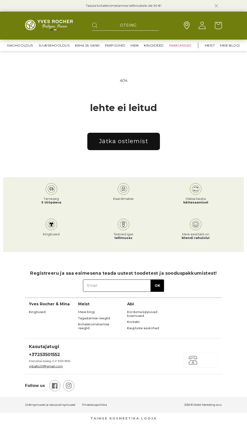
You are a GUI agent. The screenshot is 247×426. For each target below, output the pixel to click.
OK (157, 285)
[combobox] (125, 26)
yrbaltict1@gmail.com (46, 366)
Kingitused (37, 312)
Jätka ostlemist (123, 141)
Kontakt (133, 322)
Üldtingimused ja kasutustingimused (50, 404)
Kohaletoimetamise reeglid (93, 326)
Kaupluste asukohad (143, 328)
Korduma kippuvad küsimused (142, 314)
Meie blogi (86, 312)
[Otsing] (94, 25)
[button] (20, 45)
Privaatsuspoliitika (94, 404)
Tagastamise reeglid (94, 318)
